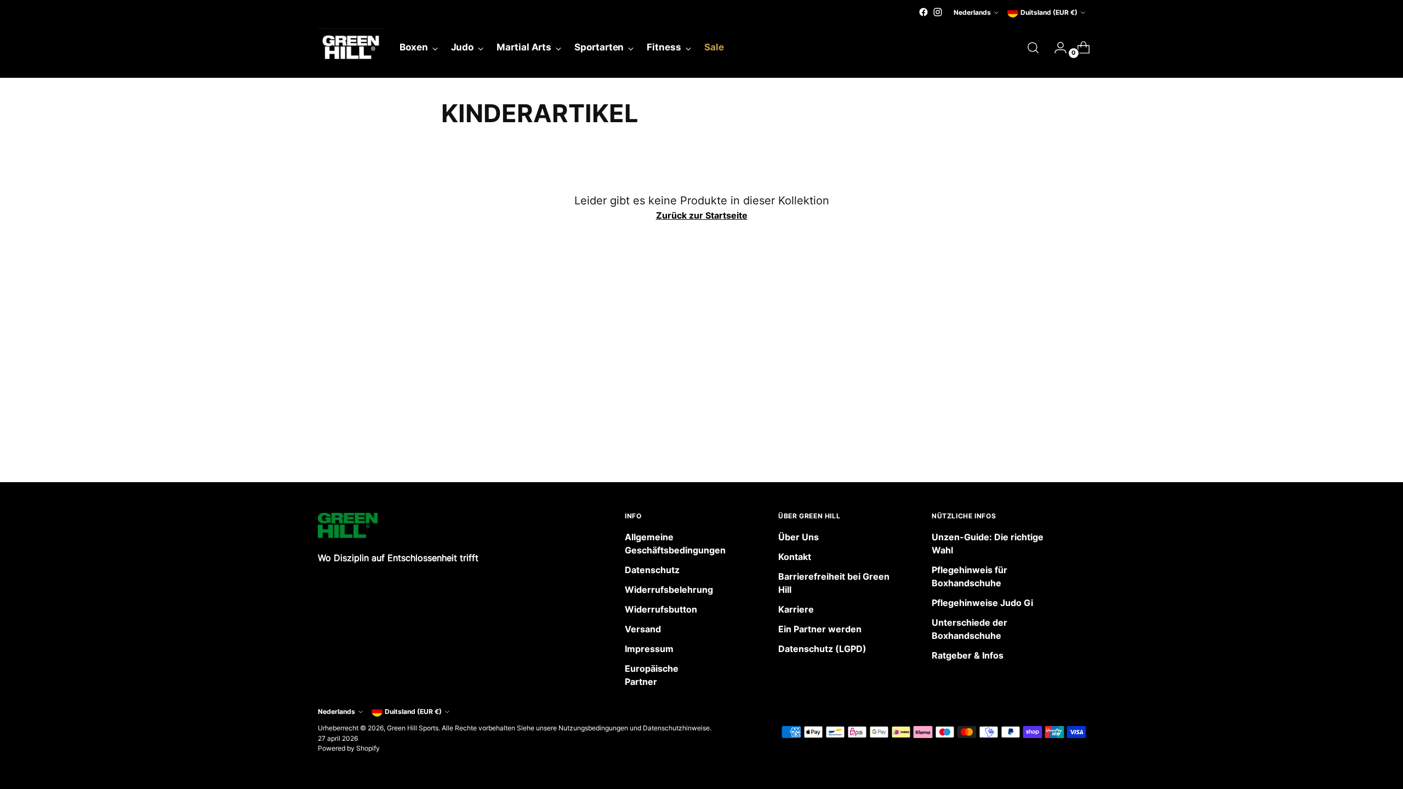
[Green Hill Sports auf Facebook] (923, 12)
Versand (643, 629)
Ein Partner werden (820, 629)
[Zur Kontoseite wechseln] (1056, 48)
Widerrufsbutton (661, 609)
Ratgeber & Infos (967, 655)
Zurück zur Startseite (702, 215)
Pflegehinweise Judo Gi (982, 602)
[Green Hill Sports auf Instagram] (938, 12)
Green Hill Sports (412, 728)
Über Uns (798, 536)
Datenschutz (652, 569)
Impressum (649, 648)
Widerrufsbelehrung (669, 589)
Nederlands (972, 12)
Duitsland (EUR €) (1048, 12)
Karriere (796, 609)
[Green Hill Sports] (351, 47)
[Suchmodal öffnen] (1033, 48)
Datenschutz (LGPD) (822, 648)
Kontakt (794, 556)
